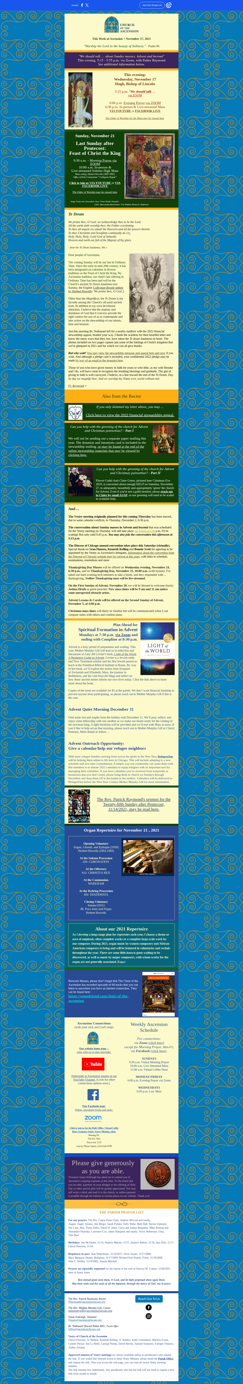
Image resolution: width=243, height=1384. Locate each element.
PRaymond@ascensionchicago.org (86, 1301)
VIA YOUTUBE (121, 111)
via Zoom (123, 635)
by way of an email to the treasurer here (99, 360)
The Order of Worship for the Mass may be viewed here (134, 118)
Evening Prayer (134, 103)
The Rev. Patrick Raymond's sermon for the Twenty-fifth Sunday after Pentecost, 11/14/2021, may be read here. (134, 804)
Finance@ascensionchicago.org (85, 1320)
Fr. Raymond (76, 385)
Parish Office (165, 1358)
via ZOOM (135, 95)
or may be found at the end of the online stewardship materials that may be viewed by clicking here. (106, 451)
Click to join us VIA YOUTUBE (90, 183)
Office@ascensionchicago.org (84, 1329)
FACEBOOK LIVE (148, 111)
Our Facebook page (93, 1106)
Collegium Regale (104, 287)
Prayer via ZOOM (103, 162)
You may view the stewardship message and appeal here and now (126, 353)
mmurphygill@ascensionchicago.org (90, 1310)
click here (156, 1043)
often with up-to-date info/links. (94, 1052)
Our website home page (92, 1048)
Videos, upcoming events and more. (94, 1110)
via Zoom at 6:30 (144, 531)
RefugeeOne (165, 756)
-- (107, 1048)
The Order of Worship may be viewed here (94, 192)
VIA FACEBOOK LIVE (101, 184)
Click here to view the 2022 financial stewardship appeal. (130, 415)
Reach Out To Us (149, 1298)
